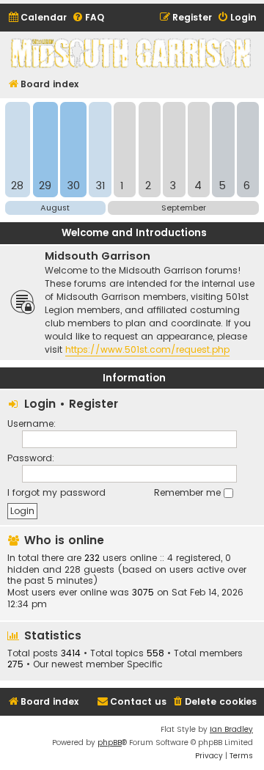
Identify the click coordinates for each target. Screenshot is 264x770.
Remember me (189, 492)
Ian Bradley (231, 729)
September (183, 207)
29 (45, 185)
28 (17, 185)
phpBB (110, 742)
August (55, 207)
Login (40, 403)
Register (93, 403)
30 (73, 185)
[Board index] (132, 53)
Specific (145, 664)
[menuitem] (37, 18)
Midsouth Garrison (97, 256)
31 (100, 185)
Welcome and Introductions (134, 233)
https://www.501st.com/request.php (147, 349)
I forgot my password (56, 492)
